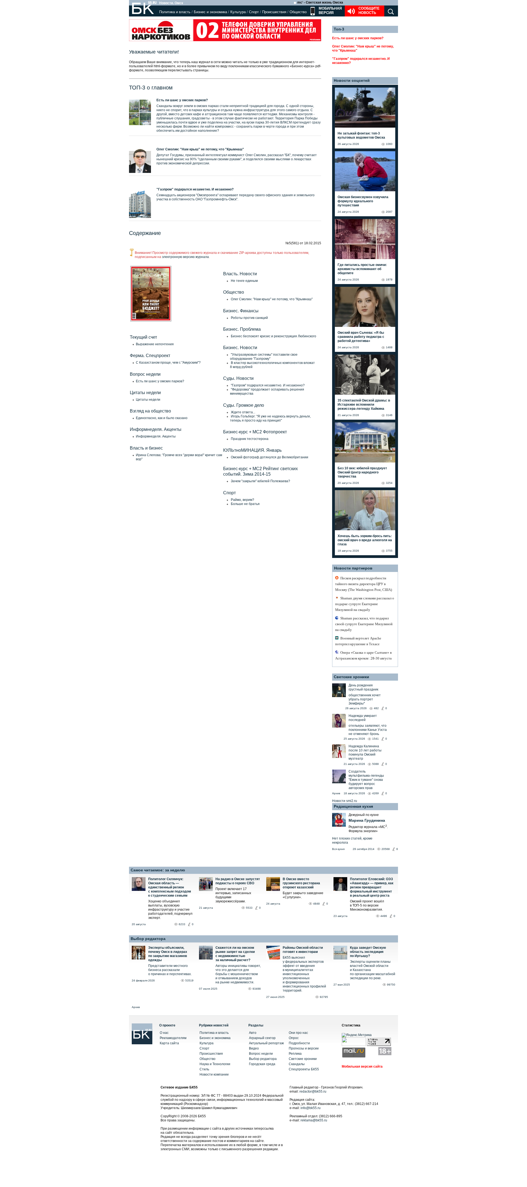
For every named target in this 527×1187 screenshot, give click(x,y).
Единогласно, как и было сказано (161, 418)
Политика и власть (174, 12)
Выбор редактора (148, 938)
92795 (324, 996)
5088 (375, 763)
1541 (375, 738)
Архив (336, 793)
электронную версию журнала (185, 257)
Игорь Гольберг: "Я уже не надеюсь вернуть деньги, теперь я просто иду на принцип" (270, 418)
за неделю (175, 870)
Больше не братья (245, 504)
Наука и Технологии (215, 1064)
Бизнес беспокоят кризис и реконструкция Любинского (273, 336)
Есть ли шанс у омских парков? (182, 100)
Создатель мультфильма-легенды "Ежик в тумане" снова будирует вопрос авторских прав (366, 780)
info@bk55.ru (311, 1108)
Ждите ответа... (243, 412)
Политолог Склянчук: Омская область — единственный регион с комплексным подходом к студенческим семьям (169, 887)
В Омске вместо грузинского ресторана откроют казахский (301, 883)
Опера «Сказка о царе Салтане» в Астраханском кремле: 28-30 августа (363, 655)
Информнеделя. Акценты (156, 436)
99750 (391, 984)
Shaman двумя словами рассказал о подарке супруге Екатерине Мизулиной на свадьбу (364, 604)
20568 (386, 849)
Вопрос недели (261, 1054)
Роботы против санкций (249, 318)
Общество (298, 12)
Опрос (294, 1038)
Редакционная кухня (353, 806)
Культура (238, 12)
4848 (316, 903)
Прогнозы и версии (304, 1048)
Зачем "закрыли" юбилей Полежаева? (260, 481)
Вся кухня (338, 849)
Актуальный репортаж (266, 1043)
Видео (254, 1048)
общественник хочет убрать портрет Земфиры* (365, 699)
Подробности (299, 1043)
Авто (252, 1033)
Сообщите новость (369, 10)
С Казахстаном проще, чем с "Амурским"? (168, 362)
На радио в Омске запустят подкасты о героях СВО (237, 881)
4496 (383, 915)
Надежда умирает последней (363, 718)
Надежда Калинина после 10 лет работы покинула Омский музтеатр (365, 752)
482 (376, 708)
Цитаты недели (148, 400)
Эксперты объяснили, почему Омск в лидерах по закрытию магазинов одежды (167, 954)
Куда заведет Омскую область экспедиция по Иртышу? (368, 952)
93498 (257, 988)
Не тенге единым (244, 281)
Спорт (254, 12)
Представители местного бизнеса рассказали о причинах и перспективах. (170, 970)
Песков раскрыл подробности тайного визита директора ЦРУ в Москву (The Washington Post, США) (363, 584)
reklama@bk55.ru (314, 1120)
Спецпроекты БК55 (304, 1069)
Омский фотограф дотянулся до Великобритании (269, 457)
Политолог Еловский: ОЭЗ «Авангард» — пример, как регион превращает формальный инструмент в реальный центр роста (371, 887)
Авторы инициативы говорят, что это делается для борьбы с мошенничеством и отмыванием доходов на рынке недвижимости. (238, 974)
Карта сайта (169, 1043)
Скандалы (297, 1064)
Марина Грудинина (367, 820)
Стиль (204, 1069)
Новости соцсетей (352, 80)
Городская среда (262, 1064)
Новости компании (214, 1074)
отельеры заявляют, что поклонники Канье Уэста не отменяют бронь (368, 730)
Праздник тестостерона (249, 439)
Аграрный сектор (262, 1038)
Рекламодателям (173, 1038)
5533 (249, 907)
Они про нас (298, 1033)
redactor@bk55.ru (312, 1091)
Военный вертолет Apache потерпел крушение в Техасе (358, 641)
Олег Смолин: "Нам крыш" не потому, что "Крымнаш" (200, 149)
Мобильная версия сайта (362, 1066)
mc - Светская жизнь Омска (320, 2)
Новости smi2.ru (344, 801)
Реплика (295, 1054)
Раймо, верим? (242, 500)
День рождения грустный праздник (363, 687)
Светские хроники (351, 677)
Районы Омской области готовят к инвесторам (303, 950)
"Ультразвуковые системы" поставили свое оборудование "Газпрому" (264, 357)
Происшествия (274, 12)
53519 (189, 980)
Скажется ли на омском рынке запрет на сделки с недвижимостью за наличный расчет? (235, 954)
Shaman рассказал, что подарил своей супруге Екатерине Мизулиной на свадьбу (364, 624)
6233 (182, 924)
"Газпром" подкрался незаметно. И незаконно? (195, 189)
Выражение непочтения (155, 344)
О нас (164, 1033)
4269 (375, 793)
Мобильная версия (330, 10)
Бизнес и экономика (210, 12)
